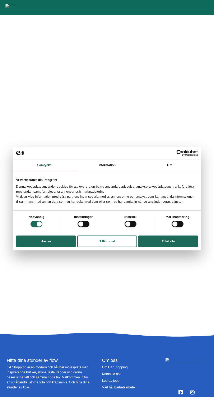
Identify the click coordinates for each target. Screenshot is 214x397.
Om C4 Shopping (115, 367)
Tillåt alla (168, 241)
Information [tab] (107, 165)
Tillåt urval (107, 241)
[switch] (83, 224)
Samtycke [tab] (44, 165)
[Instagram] (192, 392)
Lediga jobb (111, 380)
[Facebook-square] (180, 392)
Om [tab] (169, 165)
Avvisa (46, 241)
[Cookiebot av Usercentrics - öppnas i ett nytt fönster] (179, 153)
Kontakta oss (111, 374)
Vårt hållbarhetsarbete (118, 387)
